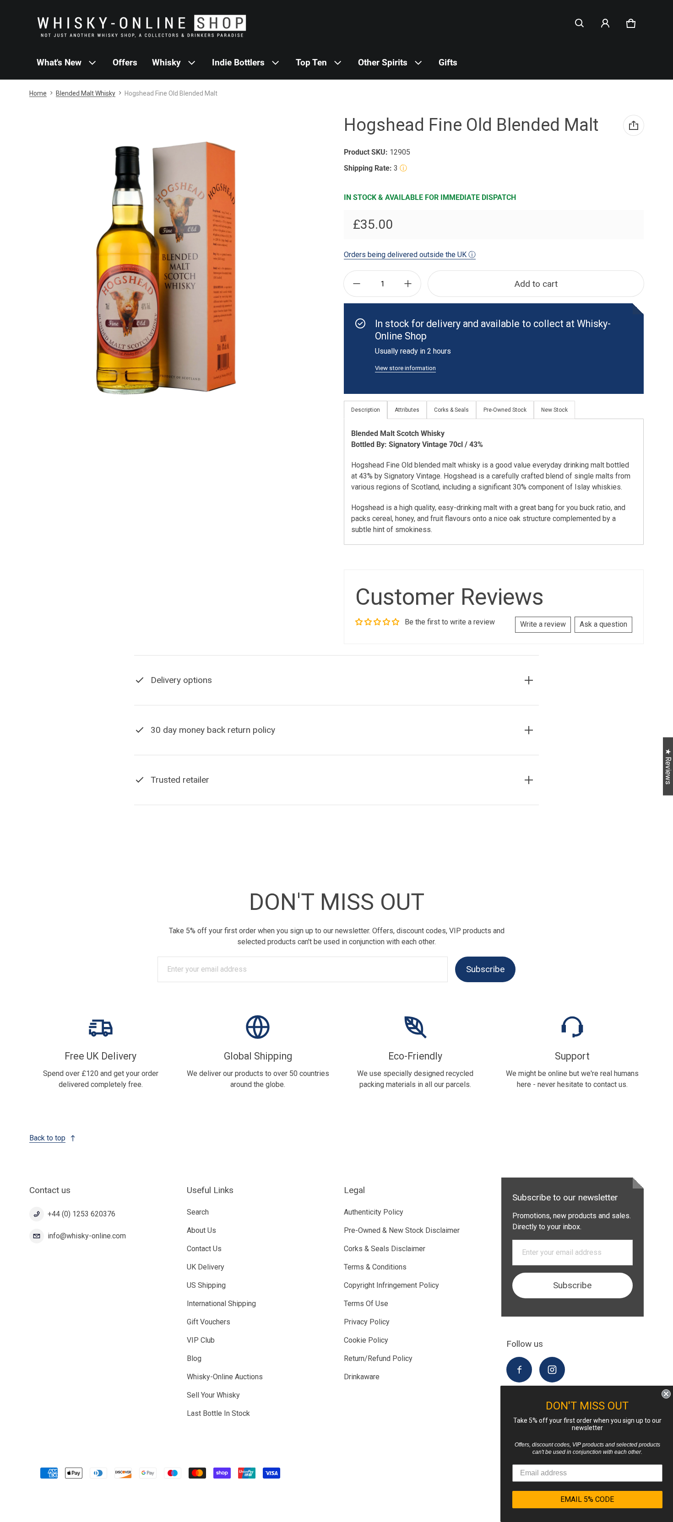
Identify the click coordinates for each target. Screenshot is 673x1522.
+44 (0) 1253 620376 (81, 1214)
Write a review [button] (543, 624)
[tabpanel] (494, 481)
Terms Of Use (366, 1303)
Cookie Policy (366, 1340)
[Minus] (356, 283)
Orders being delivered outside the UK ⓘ (410, 254)
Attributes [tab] (407, 410)
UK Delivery (205, 1267)
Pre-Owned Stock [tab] (504, 410)
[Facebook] (519, 1369)
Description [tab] (365, 410)
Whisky (166, 62)
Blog (194, 1358)
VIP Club (201, 1340)
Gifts (448, 62)
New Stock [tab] (554, 410)
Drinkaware (362, 1376)
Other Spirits (382, 62)
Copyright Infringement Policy (391, 1285)
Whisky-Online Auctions (225, 1376)
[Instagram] (552, 1369)
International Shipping (221, 1303)
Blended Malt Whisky (85, 93)
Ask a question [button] (603, 624)
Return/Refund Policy (378, 1358)
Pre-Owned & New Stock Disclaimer (402, 1230)
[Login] (605, 23)
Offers (125, 62)
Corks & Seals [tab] (451, 410)
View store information (405, 368)
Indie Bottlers (238, 62)
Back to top (47, 1138)
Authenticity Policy (373, 1212)
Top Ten (311, 62)
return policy (230, 752)
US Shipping (206, 1285)
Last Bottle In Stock (218, 1413)
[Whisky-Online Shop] (142, 23)
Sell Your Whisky (213, 1395)
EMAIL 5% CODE (586, 1499)
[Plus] (408, 283)
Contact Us (204, 1248)
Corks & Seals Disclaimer (384, 1248)
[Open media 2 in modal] (165, 268)
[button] (579, 23)
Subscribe (485, 969)
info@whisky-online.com (87, 1236)
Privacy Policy (367, 1322)
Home (38, 93)
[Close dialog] (664, 1393)
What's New (59, 62)
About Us (201, 1230)
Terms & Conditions (375, 1267)
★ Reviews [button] (668, 766)
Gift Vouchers (208, 1322)
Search (198, 1212)
